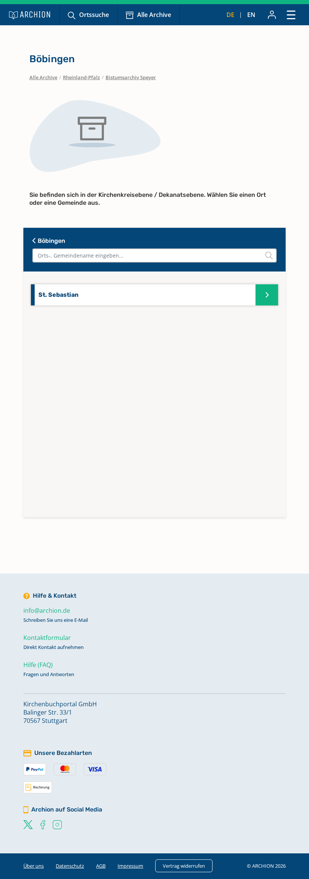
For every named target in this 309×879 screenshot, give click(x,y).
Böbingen (50, 240)
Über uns (33, 865)
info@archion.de (46, 610)
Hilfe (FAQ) (38, 665)
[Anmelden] (272, 15)
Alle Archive (154, 15)
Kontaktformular (47, 638)
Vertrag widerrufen (184, 865)
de (230, 15)
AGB (101, 865)
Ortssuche (94, 15)
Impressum (130, 865)
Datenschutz (70, 865)
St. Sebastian (58, 294)
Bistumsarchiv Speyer (131, 77)
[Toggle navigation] (291, 14)
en (251, 15)
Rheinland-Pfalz (81, 77)
